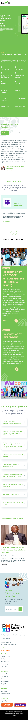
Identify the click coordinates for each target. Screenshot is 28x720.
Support (3, 684)
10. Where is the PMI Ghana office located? (13, 503)
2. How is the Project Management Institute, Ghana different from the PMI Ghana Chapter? (13, 433)
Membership (4, 674)
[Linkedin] (9, 650)
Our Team (4, 659)
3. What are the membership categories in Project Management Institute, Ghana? (12, 445)
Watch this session (8, 320)
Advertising (4, 664)
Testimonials (4, 666)
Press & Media (5, 661)
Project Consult (5, 694)
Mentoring (4, 691)
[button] (27, 25)
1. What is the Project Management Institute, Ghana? (12, 422)
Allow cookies (14, 718)
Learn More (4, 564)
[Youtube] (7, 650)
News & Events (5, 681)
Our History (15, 133)
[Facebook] (2, 650)
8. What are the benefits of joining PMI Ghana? (13, 485)
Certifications (5, 676)
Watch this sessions (8, 369)
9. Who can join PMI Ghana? (11, 494)
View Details (7, 221)
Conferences (5, 679)
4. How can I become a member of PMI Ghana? (13, 455)
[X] (4, 650)
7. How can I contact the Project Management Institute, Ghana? (12, 475)
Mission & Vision (5, 656)
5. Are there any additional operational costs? (11, 465)
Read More (5, 133)
